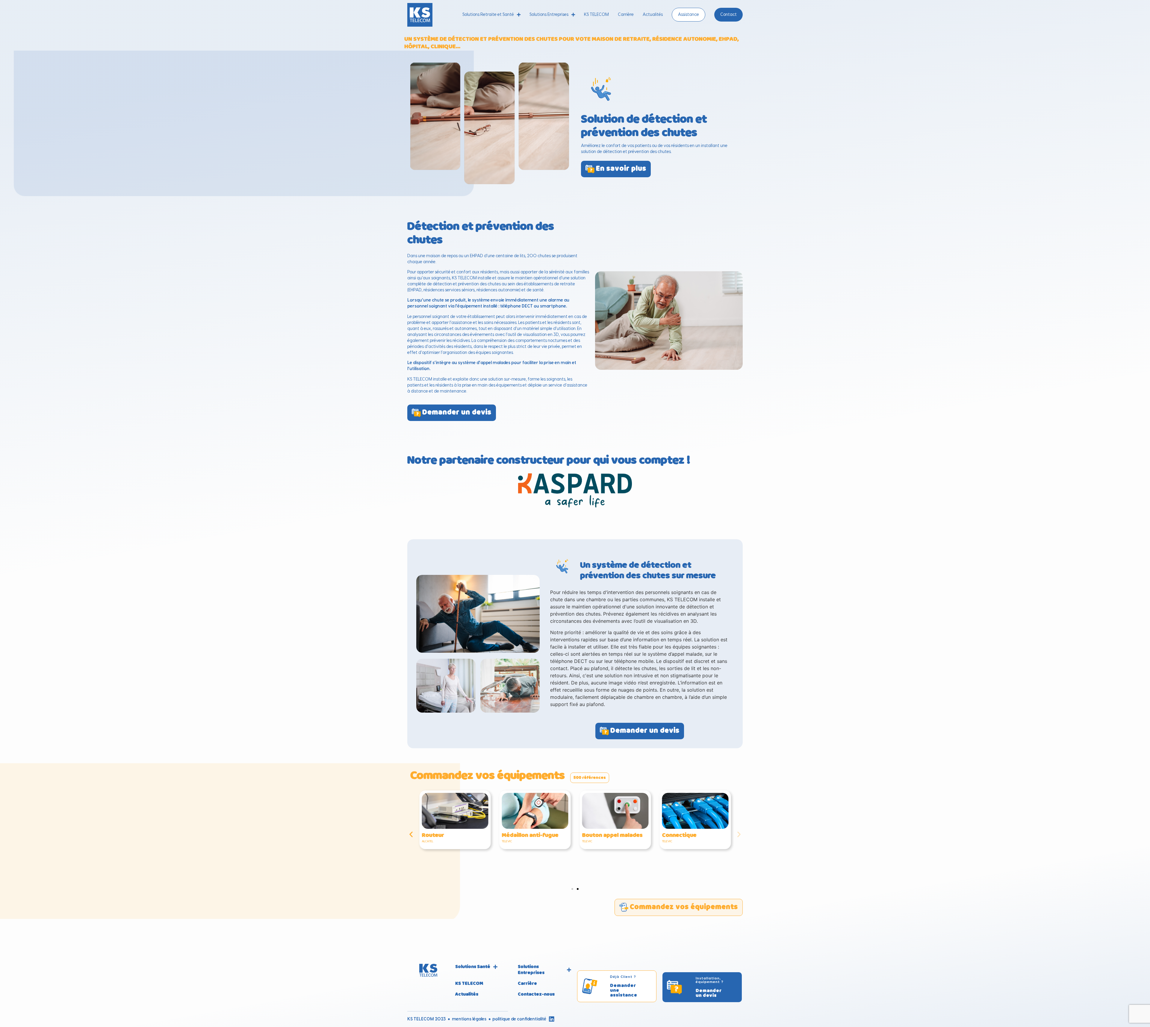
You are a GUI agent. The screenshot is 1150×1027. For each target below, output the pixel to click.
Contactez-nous (536, 994)
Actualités (653, 15)
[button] (411, 834)
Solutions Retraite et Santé (488, 15)
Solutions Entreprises (548, 15)
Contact (728, 15)
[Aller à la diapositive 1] (572, 889)
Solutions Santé (472, 967)
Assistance (688, 15)
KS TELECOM (596, 15)
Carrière (626, 15)
